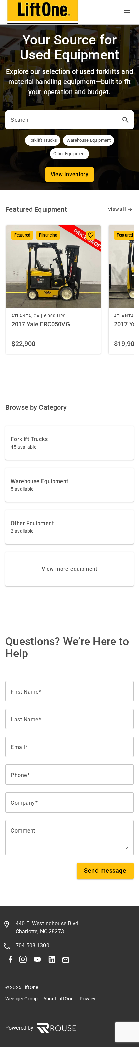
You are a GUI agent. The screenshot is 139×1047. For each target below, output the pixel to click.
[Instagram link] (23, 961)
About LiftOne (58, 998)
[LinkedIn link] (51, 961)
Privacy (87, 998)
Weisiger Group (21, 998)
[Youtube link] (37, 961)
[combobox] (63, 120)
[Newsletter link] (65, 961)
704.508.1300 (32, 945)
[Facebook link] (10, 961)
